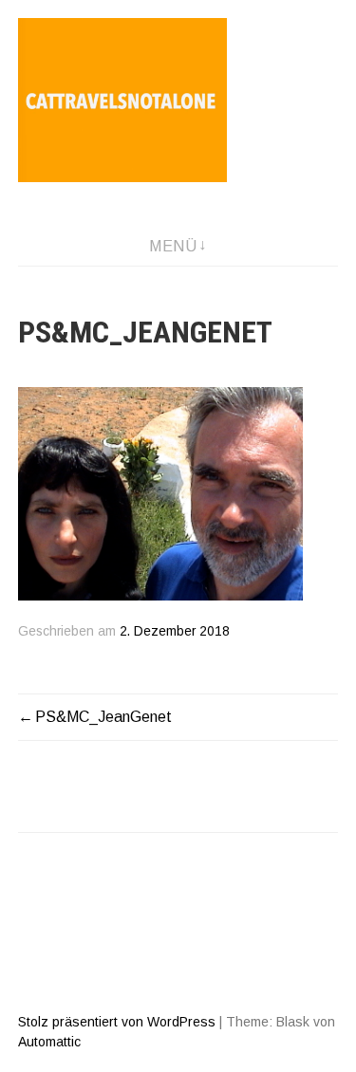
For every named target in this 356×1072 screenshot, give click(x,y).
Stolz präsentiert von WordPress (116, 1021)
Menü (173, 246)
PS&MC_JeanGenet (103, 717)
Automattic (49, 1041)
